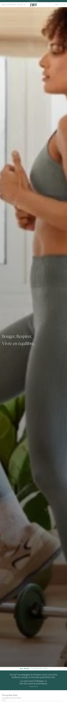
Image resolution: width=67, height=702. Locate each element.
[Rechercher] (60, 5)
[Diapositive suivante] (64, 1)
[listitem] (24, 5)
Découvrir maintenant (33, 686)
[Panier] (64, 5)
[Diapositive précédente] (2, 1)
